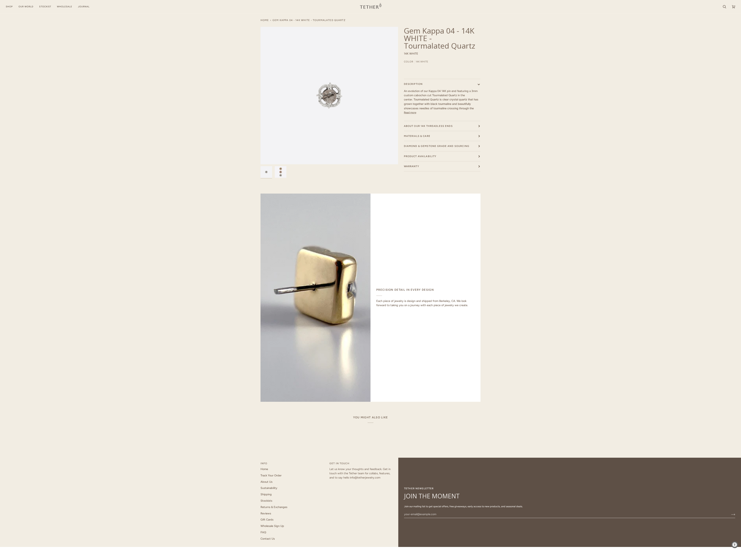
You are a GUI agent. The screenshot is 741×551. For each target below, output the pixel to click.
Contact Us (268, 538)
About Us (266, 482)
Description (413, 84)
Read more (410, 112)
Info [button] (264, 463)
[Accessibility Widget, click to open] (734, 544)
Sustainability (269, 488)
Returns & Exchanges (274, 507)
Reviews (266, 513)
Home (265, 20)
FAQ (263, 532)
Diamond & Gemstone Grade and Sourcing (436, 146)
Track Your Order (271, 475)
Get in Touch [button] (339, 463)
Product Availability (420, 156)
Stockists (266, 500)
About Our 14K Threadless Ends (428, 126)
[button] (11, 6)
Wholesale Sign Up (272, 526)
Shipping (266, 494)
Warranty (411, 166)
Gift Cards (267, 519)
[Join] (730, 514)
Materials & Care (417, 136)
